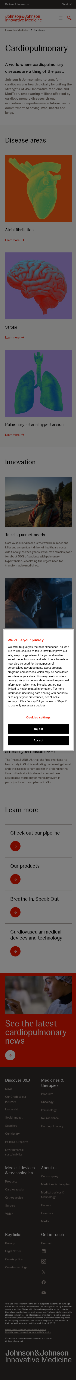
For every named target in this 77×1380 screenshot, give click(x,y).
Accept (38, 740)
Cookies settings (38, 717)
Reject (38, 728)
